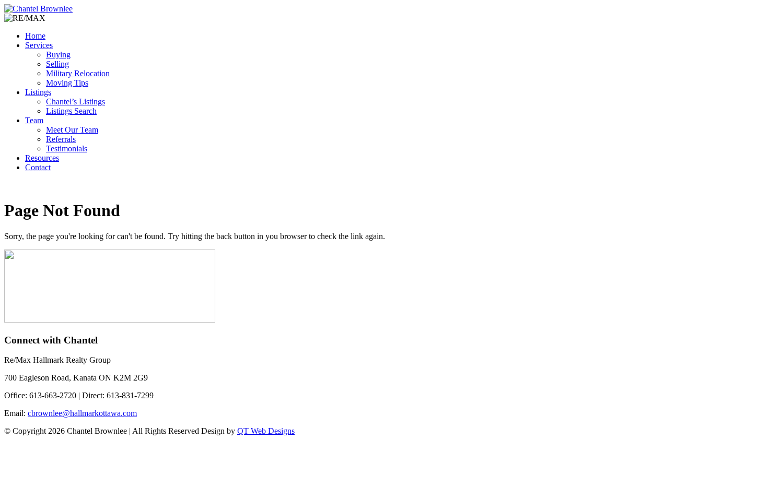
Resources (42, 157)
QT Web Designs (266, 430)
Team (34, 120)
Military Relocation (78, 73)
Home (35, 35)
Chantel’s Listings (75, 101)
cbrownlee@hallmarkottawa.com (82, 413)
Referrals (61, 139)
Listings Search (71, 110)
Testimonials (66, 148)
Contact (38, 167)
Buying (58, 54)
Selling (57, 64)
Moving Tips (67, 82)
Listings (38, 92)
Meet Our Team (72, 129)
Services (39, 45)
